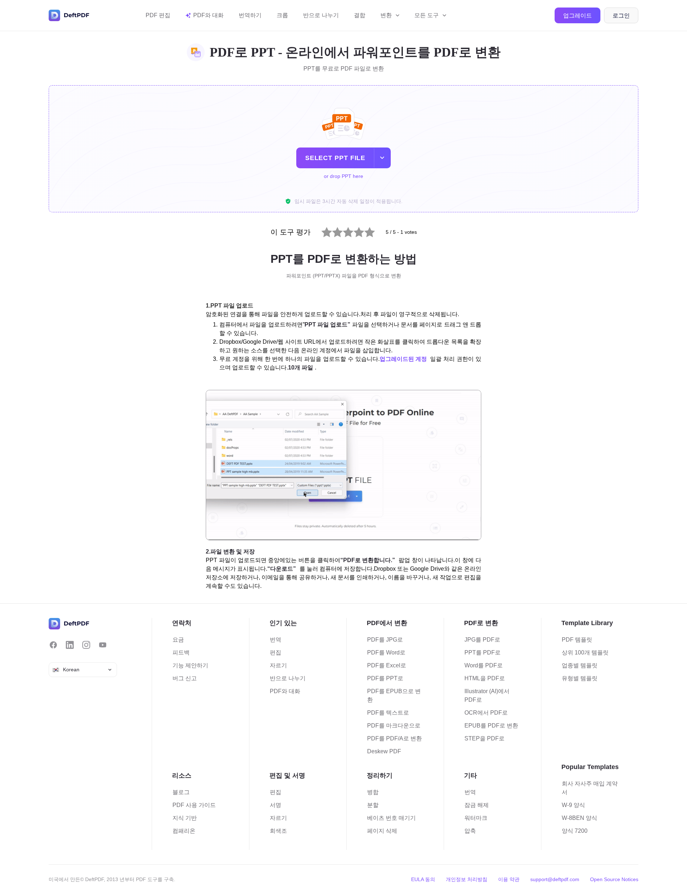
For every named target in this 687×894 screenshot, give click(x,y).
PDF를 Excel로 (386, 665)
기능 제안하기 (190, 665)
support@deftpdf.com (554, 879)
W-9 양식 (573, 805)
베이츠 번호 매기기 (391, 818)
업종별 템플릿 (580, 665)
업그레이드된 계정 (403, 359)
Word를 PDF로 (483, 665)
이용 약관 (509, 879)
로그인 (621, 16)
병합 (373, 792)
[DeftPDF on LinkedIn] (69, 645)
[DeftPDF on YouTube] (102, 645)
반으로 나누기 (321, 15)
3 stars (344, 230)
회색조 (278, 831)
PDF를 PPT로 (385, 678)
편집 (275, 652)
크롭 (282, 15)
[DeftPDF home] (69, 15)
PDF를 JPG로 (385, 640)
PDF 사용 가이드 (194, 805)
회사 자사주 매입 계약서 (590, 788)
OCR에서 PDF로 (486, 713)
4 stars (354, 230)
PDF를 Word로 (386, 652)
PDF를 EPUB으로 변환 (394, 695)
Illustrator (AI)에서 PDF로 (487, 695)
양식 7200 (575, 831)
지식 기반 (184, 818)
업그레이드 (577, 16)
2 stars (333, 230)
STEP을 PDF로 (484, 738)
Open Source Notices (614, 879)
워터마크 (475, 818)
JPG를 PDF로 (482, 640)
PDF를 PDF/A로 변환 (394, 738)
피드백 (181, 652)
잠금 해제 (476, 805)
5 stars (365, 230)
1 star (322, 230)
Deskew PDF (384, 751)
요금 (178, 640)
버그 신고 (184, 678)
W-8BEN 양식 (579, 818)
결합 (359, 15)
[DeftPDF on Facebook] (53, 645)
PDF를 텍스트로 (388, 713)
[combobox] (83, 669)
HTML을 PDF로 (484, 678)
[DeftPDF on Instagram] (86, 645)
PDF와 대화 (285, 691)
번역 (275, 640)
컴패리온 (183, 831)
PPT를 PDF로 (482, 652)
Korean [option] (71, 669)
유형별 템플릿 (580, 678)
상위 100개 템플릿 (585, 652)
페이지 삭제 (382, 831)
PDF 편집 (158, 15)
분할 (373, 805)
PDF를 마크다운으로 (393, 726)
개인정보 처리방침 (466, 879)
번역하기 (250, 15)
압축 (470, 831)
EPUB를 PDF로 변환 (491, 726)
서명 (275, 805)
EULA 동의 (423, 879)
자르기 (278, 665)
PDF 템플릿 (577, 640)
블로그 (181, 792)
